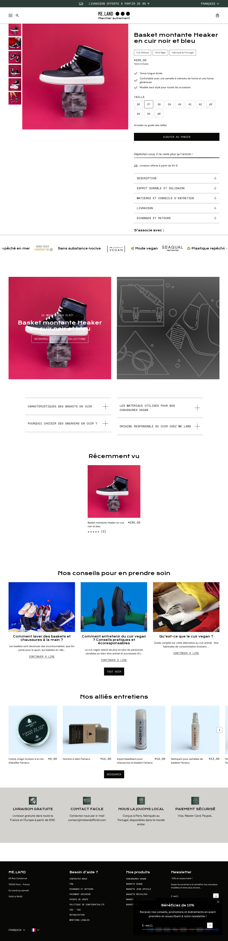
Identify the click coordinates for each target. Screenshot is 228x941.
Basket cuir (133, 904)
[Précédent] (8, 735)
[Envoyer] (210, 925)
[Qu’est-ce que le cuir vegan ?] (186, 607)
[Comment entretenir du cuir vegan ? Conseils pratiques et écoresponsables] (114, 607)
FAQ (71, 883)
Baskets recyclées (136, 894)
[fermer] (218, 902)
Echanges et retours (81, 889)
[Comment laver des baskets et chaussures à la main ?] (42, 607)
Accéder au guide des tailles (150, 125)
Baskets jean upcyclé (138, 889)
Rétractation (76, 914)
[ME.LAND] (114, 15)
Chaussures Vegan (136, 878)
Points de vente (78, 899)
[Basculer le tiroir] (10, 15)
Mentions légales (79, 919)
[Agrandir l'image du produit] (75, 76)
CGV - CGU (75, 909)
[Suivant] (219, 730)
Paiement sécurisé (80, 894)
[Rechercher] (17, 15)
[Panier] (217, 15)
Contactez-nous (78, 878)
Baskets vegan (134, 883)
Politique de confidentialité (86, 904)
